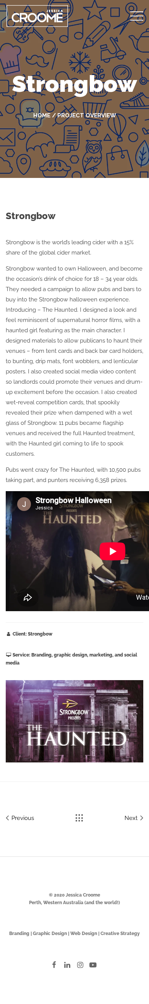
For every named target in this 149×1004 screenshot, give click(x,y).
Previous (22, 818)
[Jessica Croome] (37, 15)
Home (41, 115)
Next (132, 818)
